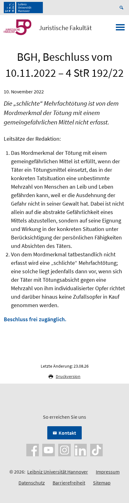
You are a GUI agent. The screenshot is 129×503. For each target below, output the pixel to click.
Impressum (108, 472)
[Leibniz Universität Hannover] (23, 7)
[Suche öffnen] (122, 7)
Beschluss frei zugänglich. (35, 319)
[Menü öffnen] (120, 29)
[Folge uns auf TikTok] (96, 449)
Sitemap (102, 482)
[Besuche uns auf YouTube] (48, 449)
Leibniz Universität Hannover (57, 472)
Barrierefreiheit (69, 482)
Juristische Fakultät (65, 28)
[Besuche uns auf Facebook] (32, 449)
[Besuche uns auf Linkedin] (80, 449)
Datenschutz (31, 482)
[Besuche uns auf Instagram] (64, 449)
